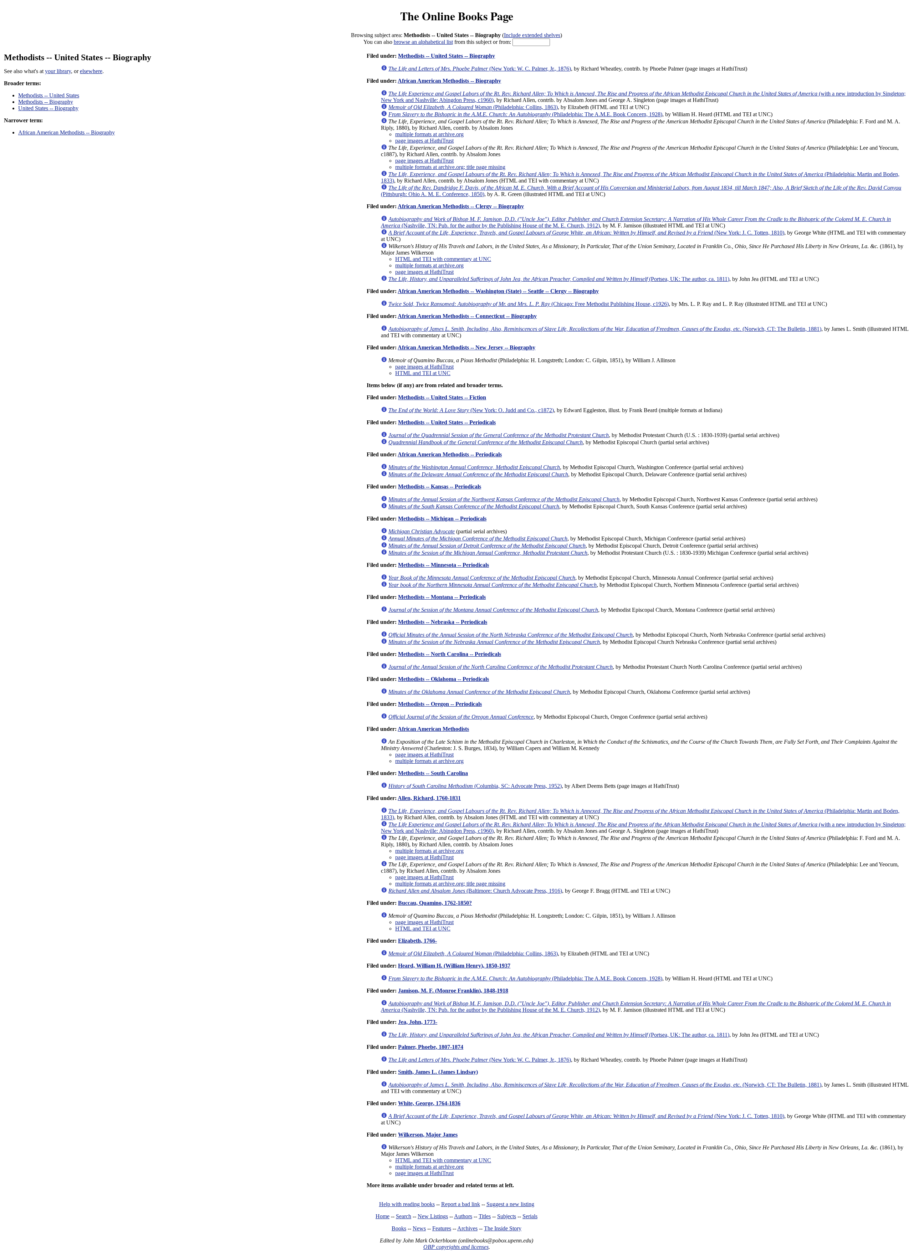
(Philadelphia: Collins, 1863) (473, 107)
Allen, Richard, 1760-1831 (429, 798)
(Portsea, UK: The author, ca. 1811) (558, 279)
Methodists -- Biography (45, 102)
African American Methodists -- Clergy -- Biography (461, 206)
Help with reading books (407, 1204)
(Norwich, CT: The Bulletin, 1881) (604, 329)
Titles (485, 1216)
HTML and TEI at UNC (422, 373)
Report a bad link (460, 1204)
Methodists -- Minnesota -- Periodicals (443, 565)
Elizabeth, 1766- (417, 941)
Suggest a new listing (510, 1204)
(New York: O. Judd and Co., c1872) (471, 410)
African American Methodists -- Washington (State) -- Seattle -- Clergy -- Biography (498, 291)
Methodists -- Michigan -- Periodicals (442, 519)
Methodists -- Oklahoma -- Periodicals (443, 679)
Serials (529, 1216)
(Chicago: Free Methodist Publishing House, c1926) (528, 304)
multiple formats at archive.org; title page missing (450, 167)
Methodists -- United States (48, 95)
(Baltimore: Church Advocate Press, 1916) (475, 891)
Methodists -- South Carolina (433, 773)
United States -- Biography (48, 108)
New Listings (433, 1216)
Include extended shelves (532, 35)
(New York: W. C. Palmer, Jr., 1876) (479, 69)
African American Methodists (433, 729)
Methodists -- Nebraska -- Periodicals (442, 622)
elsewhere (91, 71)
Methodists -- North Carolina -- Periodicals (449, 654)
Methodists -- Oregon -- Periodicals (440, 704)
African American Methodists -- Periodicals (450, 454)
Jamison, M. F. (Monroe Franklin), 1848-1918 (453, 991)
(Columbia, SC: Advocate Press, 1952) (475, 786)
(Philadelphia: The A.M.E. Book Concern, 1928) (525, 114)
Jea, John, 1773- (417, 1022)
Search (403, 1216)
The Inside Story (502, 1228)
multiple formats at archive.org (429, 134)
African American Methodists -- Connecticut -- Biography (467, 316)
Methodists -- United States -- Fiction (442, 397)
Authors (463, 1216)
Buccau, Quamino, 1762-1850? (435, 903)
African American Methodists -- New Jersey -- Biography (466, 347)
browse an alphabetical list (423, 42)
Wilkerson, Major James (428, 1135)
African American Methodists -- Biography (66, 132)
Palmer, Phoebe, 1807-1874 (430, 1047)
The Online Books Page (456, 15)
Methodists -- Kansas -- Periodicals (439, 486)
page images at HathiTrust (424, 141)
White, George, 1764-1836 (429, 1103)
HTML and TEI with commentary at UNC (443, 259)
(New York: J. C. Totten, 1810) (586, 233)
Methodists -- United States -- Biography (446, 56)
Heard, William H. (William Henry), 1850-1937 (454, 966)
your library (58, 71)
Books (399, 1228)
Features (441, 1228)
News (419, 1228)
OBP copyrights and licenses (456, 1247)
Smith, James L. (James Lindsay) (438, 1072)
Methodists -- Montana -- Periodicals (442, 597)
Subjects (506, 1216)
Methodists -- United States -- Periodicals (447, 422)
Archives (467, 1228)
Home (382, 1216)
